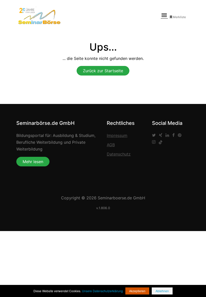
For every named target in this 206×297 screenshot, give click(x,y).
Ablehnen (162, 291)
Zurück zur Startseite (103, 70)
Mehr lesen (33, 161)
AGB (111, 144)
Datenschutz (119, 154)
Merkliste (179, 17)
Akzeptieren (137, 291)
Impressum (117, 135)
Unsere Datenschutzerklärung (102, 291)
